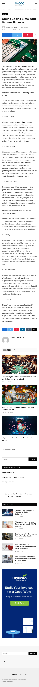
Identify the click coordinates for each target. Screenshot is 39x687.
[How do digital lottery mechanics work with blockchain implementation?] (19, 364)
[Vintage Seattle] (19, 3)
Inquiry (15, 674)
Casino (5, 14)
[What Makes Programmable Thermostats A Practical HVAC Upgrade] (7, 524)
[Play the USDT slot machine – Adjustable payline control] (19, 395)
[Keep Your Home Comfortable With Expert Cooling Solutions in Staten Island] (7, 559)
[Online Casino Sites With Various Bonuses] (19, 50)
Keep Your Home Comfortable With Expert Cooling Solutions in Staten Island (25, 558)
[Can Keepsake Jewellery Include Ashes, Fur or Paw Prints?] (7, 536)
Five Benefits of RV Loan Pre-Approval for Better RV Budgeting (25, 512)
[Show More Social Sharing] (35, 35)
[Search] (36, 3)
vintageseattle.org (7, 681)
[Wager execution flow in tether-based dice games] (19, 425)
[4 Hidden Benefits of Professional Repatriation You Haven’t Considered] (7, 547)
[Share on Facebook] (7, 35)
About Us (23, 674)
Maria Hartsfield (13, 27)
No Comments (8, 30)
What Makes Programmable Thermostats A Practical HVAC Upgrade (25, 524)
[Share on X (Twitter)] (17, 35)
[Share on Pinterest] (28, 35)
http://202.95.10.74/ (9, 473)
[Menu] (3, 3)
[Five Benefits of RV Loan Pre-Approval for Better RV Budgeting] (7, 512)
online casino (7, 662)
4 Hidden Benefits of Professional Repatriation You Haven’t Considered (25, 546)
